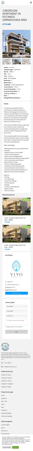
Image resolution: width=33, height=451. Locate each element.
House (3, 395)
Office (2, 404)
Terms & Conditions (18, 326)
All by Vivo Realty (16, 293)
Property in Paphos (6, 387)
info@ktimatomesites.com (10, 366)
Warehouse (4, 410)
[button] (28, 44)
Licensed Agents (5, 425)
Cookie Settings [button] (6, 447)
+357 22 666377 (7, 363)
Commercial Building (6, 416)
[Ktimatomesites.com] (2, 2)
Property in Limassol (6, 378)
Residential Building (6, 413)
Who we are (4, 430)
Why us (3, 427)
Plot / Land (4, 401)
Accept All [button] (15, 447)
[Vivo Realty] (16, 268)
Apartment (4, 398)
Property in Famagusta (7, 384)
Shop (2, 407)
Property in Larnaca (6, 381)
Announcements (5, 433)
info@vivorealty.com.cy (13, 284)
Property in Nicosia (6, 375)
